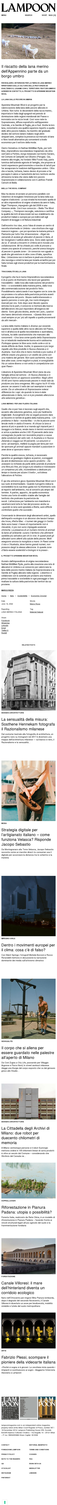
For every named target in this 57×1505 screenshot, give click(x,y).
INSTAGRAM (6, 1473)
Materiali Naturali (36, 612)
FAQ (30, 1459)
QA (2, 1464)
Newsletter (34, 1468)
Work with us (35, 1464)
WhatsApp (5, 623)
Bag (52, 15)
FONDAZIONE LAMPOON (10, 1450)
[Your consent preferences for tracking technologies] (4, 1502)
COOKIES (33, 1454)
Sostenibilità (22, 596)
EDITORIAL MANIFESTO (38, 1445)
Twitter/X (4, 631)
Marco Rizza (35, 604)
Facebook (5, 621)
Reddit (4, 633)
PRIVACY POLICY (8, 1454)
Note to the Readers (10, 1459)
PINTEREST (5, 1478)
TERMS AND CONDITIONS (39, 1450)
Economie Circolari (39, 596)
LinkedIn (4, 626)
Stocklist (6, 1468)
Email (3, 628)
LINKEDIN (32, 1473)
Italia (12, 596)
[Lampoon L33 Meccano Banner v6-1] (28, 1408)
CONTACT (5, 1445)
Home (3, 596)
